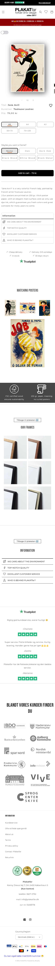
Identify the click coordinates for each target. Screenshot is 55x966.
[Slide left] (22, 100)
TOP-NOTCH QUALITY (17, 228)
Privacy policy (11, 846)
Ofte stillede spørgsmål (16, 828)
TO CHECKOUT (45, 3)
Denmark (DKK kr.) (26, 937)
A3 (45, 124)
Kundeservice (11, 823)
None (9, 151)
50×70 (10, 131)
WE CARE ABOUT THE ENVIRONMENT (24, 222)
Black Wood (9, 158)
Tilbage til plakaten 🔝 (27, 420)
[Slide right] (33, 100)
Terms (8, 840)
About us (9, 834)
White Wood (27, 158)
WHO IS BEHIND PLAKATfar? (20, 240)
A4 (27, 124)
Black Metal (45, 158)
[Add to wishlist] (51, 105)
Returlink (9, 857)
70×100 (27, 131)
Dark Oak (45, 151)
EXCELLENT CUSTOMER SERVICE (22, 234)
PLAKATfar (23, 960)
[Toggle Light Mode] (7, 33)
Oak (27, 151)
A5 (9, 124)
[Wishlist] (46, 11)
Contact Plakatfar (13, 851)
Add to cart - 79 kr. (27, 173)
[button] (3, 12)
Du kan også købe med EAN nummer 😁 (24, 956)
